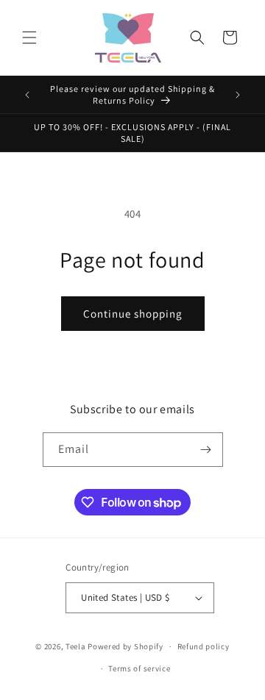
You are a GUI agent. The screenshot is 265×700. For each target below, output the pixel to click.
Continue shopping (133, 314)
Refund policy (203, 646)
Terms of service (139, 668)
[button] (29, 37)
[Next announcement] (238, 95)
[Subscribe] (206, 449)
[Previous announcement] (27, 95)
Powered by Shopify (125, 646)
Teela (76, 646)
